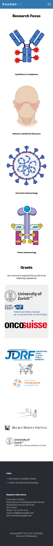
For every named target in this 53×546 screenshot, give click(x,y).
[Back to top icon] (47, 540)
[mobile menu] (49, 4)
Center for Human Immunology (23, 483)
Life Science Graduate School (22, 479)
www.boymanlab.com (21, 515)
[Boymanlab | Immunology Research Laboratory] (12, 4)
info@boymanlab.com (23, 513)
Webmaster (31, 536)
